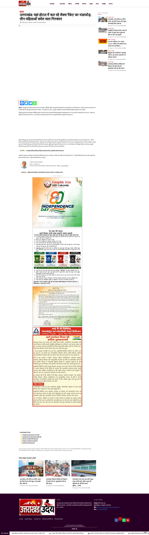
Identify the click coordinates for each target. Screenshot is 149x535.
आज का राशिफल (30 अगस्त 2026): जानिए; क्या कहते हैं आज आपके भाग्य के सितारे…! (117, 44)
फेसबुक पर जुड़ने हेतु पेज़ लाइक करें (29, 441)
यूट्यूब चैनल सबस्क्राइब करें (28, 443)
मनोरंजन (84, 4)
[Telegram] (31, 103)
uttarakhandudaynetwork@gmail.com (108, 507)
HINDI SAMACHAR (45, 448)
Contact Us (37, 519)
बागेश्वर (25, 475)
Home (21, 519)
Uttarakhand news (48, 450)
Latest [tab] (100, 13)
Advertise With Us (47, 519)
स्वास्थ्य (111, 4)
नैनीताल (109, 50)
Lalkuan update (54, 448)
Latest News (28, 519)
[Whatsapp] (35, 103)
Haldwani (38, 448)
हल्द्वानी (52, 475)
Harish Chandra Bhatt (39, 22)
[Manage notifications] (145, 531)
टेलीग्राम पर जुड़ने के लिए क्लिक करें (30, 439)
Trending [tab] (105, 13)
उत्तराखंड (52, 4)
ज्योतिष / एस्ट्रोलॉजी (111, 39)
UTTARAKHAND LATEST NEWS (27, 450)
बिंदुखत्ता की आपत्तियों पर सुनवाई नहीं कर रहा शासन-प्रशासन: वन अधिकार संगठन (117, 55)
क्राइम (91, 4)
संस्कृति (104, 4)
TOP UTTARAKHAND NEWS (73, 448)
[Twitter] (26, 103)
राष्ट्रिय (70, 4)
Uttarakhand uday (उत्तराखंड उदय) (76, 525)
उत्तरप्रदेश (62, 4)
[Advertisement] (57, 87)
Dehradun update (31, 448)
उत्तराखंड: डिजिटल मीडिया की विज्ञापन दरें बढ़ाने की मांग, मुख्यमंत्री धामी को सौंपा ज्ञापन (56, 481)
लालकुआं (109, 28)
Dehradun (23, 448)
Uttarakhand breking (86, 448)
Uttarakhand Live (39, 450)
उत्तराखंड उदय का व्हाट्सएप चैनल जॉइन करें (31, 437)
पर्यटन (97, 4)
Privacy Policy (59, 519)
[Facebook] (22, 103)
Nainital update (62, 448)
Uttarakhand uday (57, 450)
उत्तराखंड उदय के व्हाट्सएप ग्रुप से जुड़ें (30, 435)
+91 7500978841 (64, 165)
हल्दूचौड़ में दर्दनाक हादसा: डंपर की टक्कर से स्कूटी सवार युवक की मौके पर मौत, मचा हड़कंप (117, 32)
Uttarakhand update (67, 450)
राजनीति (77, 4)
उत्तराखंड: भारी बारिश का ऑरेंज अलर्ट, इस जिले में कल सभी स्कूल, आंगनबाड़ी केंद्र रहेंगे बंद (30, 481)
